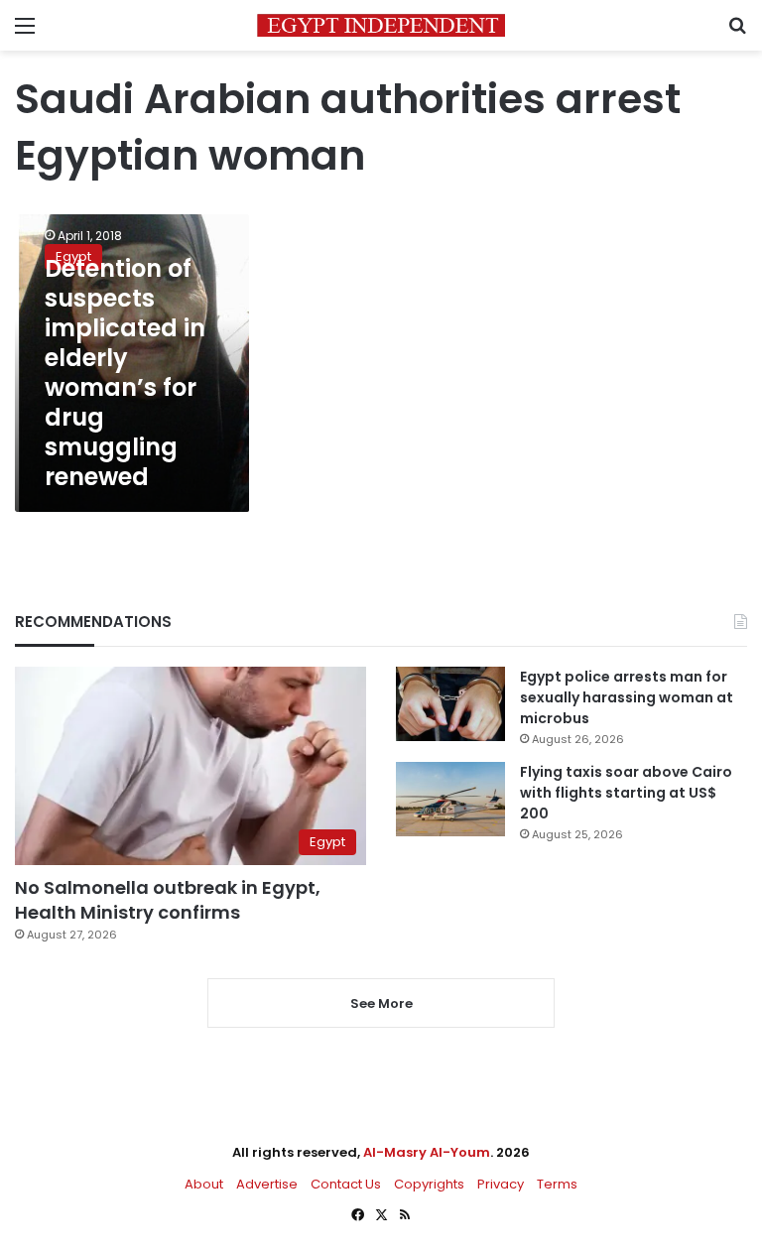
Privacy (500, 1184)
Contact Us (346, 1184)
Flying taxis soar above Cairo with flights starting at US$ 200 (626, 792)
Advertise (267, 1184)
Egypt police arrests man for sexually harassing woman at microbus (626, 697)
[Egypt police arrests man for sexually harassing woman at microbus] (450, 704)
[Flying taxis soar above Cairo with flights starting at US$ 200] (450, 799)
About (204, 1184)
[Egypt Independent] (381, 25)
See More (381, 1003)
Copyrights (429, 1184)
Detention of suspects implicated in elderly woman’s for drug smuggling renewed (125, 372)
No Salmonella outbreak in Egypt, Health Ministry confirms (167, 900)
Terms (557, 1184)
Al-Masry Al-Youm (426, 1152)
